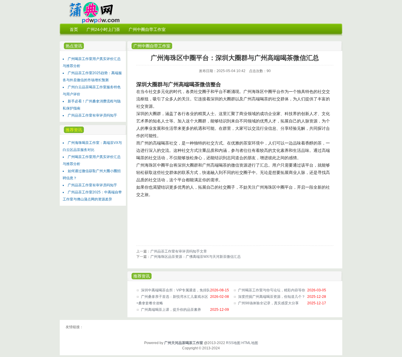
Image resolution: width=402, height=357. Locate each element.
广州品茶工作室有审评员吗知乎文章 (178, 251)
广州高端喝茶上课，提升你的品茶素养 (171, 310)
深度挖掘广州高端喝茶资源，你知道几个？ (271, 297)
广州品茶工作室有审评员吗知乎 (92, 115)
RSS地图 (233, 343)
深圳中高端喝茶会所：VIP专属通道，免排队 (175, 290)
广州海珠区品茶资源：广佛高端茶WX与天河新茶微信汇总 (195, 257)
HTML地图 (249, 343)
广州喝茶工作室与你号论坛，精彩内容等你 (271, 290)
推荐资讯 (141, 276)
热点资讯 (74, 46)
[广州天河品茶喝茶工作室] (91, 22)
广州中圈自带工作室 (151, 46)
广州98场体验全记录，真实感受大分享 (268, 303)
